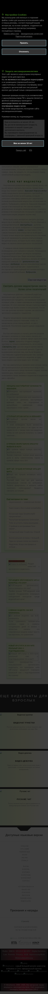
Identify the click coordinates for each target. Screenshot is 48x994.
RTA (30, 150)
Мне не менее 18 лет (23, 143)
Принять (24, 43)
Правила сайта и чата (11, 34)
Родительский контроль (24, 36)
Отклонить (24, 52)
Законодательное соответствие (32, 34)
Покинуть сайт (21, 150)
